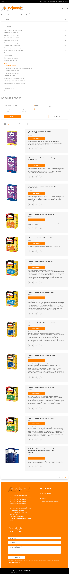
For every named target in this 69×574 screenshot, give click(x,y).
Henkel (8, 109)
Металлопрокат (9, 86)
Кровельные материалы (12, 45)
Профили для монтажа (11, 38)
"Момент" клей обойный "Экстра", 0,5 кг (41, 418)
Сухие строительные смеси (13, 30)
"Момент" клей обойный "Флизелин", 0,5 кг (42, 355)
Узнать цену (36, 138)
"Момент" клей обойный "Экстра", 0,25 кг (41, 387)
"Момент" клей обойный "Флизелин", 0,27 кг (42, 323)
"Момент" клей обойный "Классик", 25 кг (41, 261)
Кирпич (6, 91)
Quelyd (8, 111)
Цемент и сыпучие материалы (14, 78)
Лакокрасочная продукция (13, 43)
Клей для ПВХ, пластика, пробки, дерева (18, 68)
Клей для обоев (10, 66)
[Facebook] (9, 528)
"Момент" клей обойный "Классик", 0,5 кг (41, 292)
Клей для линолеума (12, 73)
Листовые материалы (11, 33)
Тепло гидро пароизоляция (13, 48)
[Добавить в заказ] (29, 148)
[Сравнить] (40, 148)
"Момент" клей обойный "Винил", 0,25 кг (41, 214)
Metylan (24, 111)
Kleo (23, 109)
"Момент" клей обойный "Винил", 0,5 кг (40, 238)
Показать (12, 116)
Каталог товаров (14, 14)
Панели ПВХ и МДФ (10, 60)
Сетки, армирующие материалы (14, 81)
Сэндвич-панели (9, 76)
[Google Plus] (13, 528)
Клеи (23, 14)
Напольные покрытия (11, 58)
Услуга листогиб (9, 88)
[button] (65, 30)
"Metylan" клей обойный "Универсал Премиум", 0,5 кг (39, 132)
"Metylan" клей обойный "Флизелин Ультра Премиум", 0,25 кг (42, 158)
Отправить (16, 557)
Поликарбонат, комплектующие (14, 83)
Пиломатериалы (9, 53)
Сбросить (57, 116)
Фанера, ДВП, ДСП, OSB (11, 35)
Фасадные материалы (11, 40)
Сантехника (8, 55)
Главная (4, 14)
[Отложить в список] (33, 148)
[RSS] (20, 528)
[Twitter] (16, 528)
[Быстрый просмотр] (36, 148)
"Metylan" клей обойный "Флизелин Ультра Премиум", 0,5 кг (42, 186)
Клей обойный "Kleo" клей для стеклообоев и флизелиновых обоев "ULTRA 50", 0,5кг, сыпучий (42, 450)
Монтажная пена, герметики (13, 50)
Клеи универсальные (12, 71)
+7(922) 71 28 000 (6, 1)
